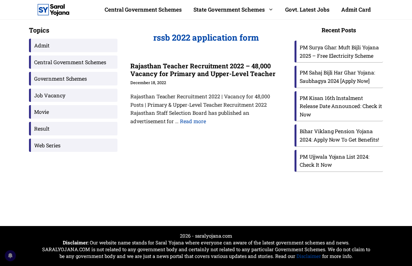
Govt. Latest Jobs (307, 9)
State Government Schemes (229, 9)
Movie (41, 111)
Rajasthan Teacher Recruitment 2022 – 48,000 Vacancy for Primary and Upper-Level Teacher (203, 70)
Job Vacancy (49, 95)
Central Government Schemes (143, 9)
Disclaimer (308, 256)
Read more (193, 121)
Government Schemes (60, 78)
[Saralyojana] (53, 9)
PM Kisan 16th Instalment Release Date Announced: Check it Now (341, 106)
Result (42, 128)
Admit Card (356, 9)
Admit (42, 45)
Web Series (47, 145)
